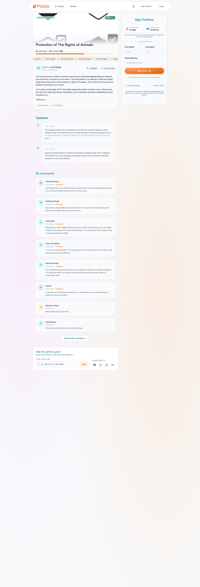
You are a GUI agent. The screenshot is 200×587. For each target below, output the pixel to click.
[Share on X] (100, 364)
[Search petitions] (133, 6)
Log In (161, 6)
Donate (61, 6)
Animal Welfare (42, 105)
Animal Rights (57, 105)
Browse (73, 6)
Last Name (150, 47)
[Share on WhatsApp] (106, 364)
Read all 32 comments (75, 338)
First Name (129, 47)
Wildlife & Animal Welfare (45, 17)
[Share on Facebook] (94, 364)
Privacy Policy (156, 91)
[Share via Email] (112, 364)
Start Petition (146, 6)
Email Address (131, 58)
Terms (146, 91)
